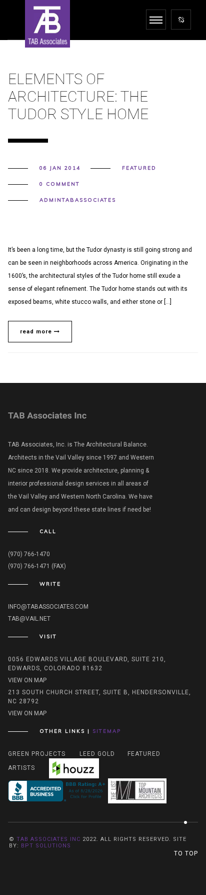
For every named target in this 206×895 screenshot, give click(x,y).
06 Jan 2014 (60, 168)
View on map (27, 680)
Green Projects (37, 753)
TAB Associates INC (48, 839)
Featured (139, 168)
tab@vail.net (29, 618)
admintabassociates (78, 200)
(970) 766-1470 (29, 554)
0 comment (60, 184)
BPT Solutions (46, 845)
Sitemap (106, 731)
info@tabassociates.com (48, 606)
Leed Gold (97, 753)
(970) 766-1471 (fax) (37, 566)
